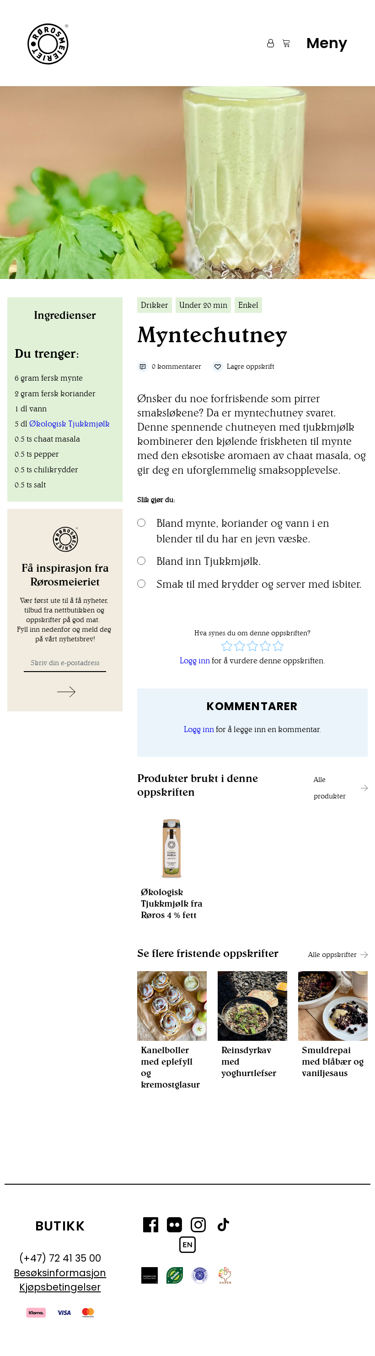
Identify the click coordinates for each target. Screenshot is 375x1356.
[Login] (266, 43)
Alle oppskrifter (332, 954)
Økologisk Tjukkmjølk (69, 424)
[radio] (227, 647)
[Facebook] (150, 1226)
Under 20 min (203, 305)
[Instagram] (198, 1226)
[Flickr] (174, 1226)
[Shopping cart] (282, 43)
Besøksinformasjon (60, 1272)
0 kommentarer (176, 366)
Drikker (154, 305)
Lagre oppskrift (250, 366)
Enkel (248, 305)
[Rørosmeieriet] (47, 43)
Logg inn (195, 661)
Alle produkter (330, 787)
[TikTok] (223, 1226)
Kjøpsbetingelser (60, 1287)
